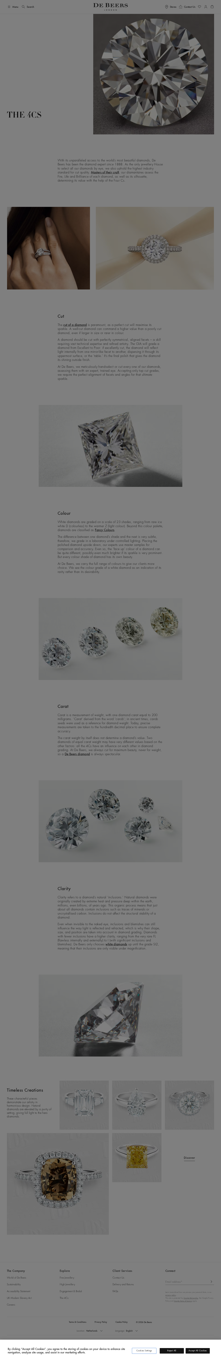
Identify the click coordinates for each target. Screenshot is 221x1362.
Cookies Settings (144, 1351)
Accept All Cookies (198, 1351)
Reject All (171, 1351)
